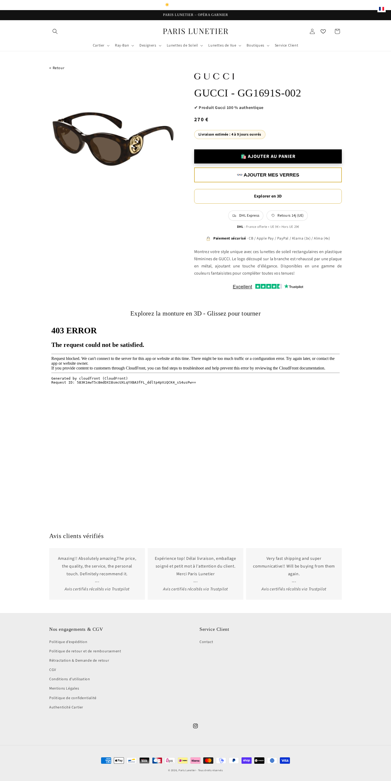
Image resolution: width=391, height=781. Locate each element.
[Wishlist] (323, 31)
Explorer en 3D (268, 196)
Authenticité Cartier (66, 707)
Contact (206, 642)
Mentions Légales (64, 688)
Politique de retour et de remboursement (85, 651)
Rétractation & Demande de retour (79, 660)
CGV (52, 670)
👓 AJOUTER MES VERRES (268, 175)
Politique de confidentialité (73, 698)
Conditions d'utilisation (69, 679)
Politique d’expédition (68, 642)
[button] (55, 31)
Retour (56, 68)
